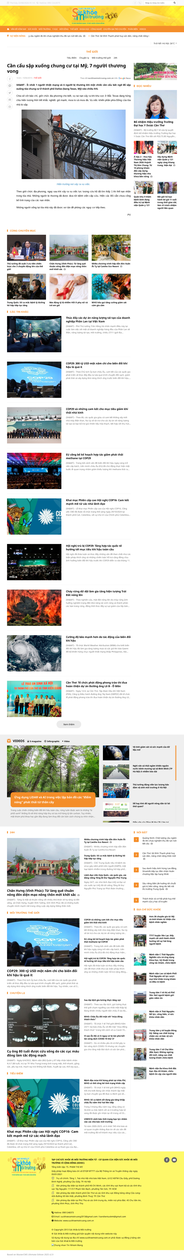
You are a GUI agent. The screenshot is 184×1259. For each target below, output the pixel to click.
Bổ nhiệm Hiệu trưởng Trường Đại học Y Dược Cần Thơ (153, 123)
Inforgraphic (53, 741)
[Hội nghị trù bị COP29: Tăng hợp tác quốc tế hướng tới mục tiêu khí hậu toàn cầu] (34, 562)
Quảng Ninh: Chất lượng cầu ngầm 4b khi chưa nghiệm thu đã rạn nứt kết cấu (159, 841)
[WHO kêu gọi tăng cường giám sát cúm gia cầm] (111, 287)
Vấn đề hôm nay (18, 29)
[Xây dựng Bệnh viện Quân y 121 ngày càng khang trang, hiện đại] (167, 147)
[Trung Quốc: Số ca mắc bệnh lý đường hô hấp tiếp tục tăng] (26, 287)
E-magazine (35, 741)
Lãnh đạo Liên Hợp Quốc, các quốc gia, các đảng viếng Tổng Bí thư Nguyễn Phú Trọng (105, 876)
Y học (55, 29)
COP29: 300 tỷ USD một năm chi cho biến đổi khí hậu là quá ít (42, 973)
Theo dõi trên (99, 78)
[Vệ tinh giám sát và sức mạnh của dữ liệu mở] (116, 753)
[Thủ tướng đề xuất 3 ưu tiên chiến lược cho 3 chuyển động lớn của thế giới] (26, 248)
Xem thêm (68, 724)
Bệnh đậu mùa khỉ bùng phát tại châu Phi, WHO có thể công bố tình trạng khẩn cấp (105, 1081)
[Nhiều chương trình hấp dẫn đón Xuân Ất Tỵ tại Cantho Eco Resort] (111, 248)
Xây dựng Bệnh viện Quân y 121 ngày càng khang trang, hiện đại (166, 161)
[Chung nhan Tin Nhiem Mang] (67, 1244)
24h (115, 57)
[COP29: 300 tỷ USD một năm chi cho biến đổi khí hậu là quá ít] (34, 380)
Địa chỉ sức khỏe (149, 909)
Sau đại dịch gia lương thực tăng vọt (102, 1000)
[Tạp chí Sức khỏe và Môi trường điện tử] (92, 15)
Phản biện (133, 29)
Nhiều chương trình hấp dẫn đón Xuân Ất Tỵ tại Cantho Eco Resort (111, 265)
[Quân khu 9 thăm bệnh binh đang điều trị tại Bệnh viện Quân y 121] (143, 187)
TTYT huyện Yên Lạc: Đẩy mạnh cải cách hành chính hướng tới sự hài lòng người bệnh (162, 939)
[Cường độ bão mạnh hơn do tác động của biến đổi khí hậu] (34, 653)
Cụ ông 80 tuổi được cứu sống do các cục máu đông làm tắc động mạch (43, 1053)
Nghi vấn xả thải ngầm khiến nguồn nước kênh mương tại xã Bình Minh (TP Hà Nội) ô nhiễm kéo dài (152, 768)
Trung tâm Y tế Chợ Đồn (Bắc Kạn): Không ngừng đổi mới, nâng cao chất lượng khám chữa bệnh (161, 1053)
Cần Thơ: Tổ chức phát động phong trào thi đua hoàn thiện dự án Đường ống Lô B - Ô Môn (96, 684)
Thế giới (74, 29)
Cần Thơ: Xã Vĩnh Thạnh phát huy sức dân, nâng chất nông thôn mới (91, 36)
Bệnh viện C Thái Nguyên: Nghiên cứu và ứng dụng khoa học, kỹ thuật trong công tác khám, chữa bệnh (162, 958)
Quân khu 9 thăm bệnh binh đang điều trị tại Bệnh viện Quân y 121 (142, 201)
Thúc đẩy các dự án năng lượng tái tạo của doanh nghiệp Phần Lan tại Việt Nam (98, 319)
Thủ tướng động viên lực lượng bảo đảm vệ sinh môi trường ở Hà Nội (151, 786)
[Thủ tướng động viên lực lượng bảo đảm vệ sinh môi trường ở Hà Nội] (116, 790)
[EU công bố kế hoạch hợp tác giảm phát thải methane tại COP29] (34, 471)
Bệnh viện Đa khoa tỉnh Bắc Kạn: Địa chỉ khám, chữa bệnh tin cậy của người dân (163, 1071)
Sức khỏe (32, 29)
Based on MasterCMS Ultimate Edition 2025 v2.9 (30, 1254)
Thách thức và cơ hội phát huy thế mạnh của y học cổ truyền (158, 900)
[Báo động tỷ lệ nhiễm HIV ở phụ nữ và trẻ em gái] (68, 287)
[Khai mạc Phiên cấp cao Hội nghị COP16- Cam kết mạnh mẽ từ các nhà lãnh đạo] (34, 516)
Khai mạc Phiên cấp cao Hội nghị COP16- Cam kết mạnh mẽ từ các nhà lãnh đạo (97, 501)
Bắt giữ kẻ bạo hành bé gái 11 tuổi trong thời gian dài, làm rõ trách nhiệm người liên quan (167, 202)
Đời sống (64, 29)
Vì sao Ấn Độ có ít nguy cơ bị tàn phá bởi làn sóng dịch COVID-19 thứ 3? (104, 1037)
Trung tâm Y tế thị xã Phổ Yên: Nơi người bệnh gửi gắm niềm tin (162, 995)
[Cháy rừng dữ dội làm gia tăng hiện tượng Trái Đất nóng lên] (34, 608)
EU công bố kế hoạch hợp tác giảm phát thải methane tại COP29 (104, 940)
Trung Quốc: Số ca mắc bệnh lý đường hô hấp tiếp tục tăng (26, 304)
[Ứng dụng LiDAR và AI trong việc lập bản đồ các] (53, 771)
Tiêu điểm (71, 57)
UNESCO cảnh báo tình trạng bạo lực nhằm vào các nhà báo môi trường (105, 1120)
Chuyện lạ (84, 57)
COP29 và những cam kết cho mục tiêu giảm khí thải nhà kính (103, 921)
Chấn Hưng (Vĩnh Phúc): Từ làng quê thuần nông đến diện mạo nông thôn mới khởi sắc (67, 266)
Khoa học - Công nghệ (91, 29)
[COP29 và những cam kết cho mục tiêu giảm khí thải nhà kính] (34, 425)
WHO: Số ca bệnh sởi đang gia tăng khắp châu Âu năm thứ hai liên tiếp (104, 1101)
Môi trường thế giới (101, 57)
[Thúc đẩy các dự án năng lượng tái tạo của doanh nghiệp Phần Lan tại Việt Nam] (34, 334)
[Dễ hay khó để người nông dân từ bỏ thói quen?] (116, 809)
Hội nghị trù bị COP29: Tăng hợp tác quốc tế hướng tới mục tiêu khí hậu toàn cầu (94, 547)
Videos (142, 29)
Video (67, 741)
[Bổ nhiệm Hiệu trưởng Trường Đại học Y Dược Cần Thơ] (155, 104)
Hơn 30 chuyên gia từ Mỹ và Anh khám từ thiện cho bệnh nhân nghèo (162, 919)
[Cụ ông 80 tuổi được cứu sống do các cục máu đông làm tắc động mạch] (43, 1023)
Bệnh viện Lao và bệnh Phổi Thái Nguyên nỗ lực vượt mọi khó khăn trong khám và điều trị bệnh (163, 977)
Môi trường (45, 29)
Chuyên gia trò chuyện (114, 29)
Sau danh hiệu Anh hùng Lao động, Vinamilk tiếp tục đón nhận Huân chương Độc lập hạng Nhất (159, 871)
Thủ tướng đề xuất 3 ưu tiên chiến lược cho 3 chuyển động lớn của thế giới (25, 266)
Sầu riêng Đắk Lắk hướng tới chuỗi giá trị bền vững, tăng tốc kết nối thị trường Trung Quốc (159, 886)
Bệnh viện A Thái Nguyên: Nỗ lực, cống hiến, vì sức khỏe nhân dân (162, 1014)
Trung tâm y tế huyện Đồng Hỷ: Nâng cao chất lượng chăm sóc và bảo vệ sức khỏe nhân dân (163, 1034)
